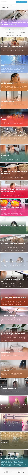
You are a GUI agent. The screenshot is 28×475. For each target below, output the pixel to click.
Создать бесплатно (21, 1)
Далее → (20, 472)
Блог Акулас (4, 2)
